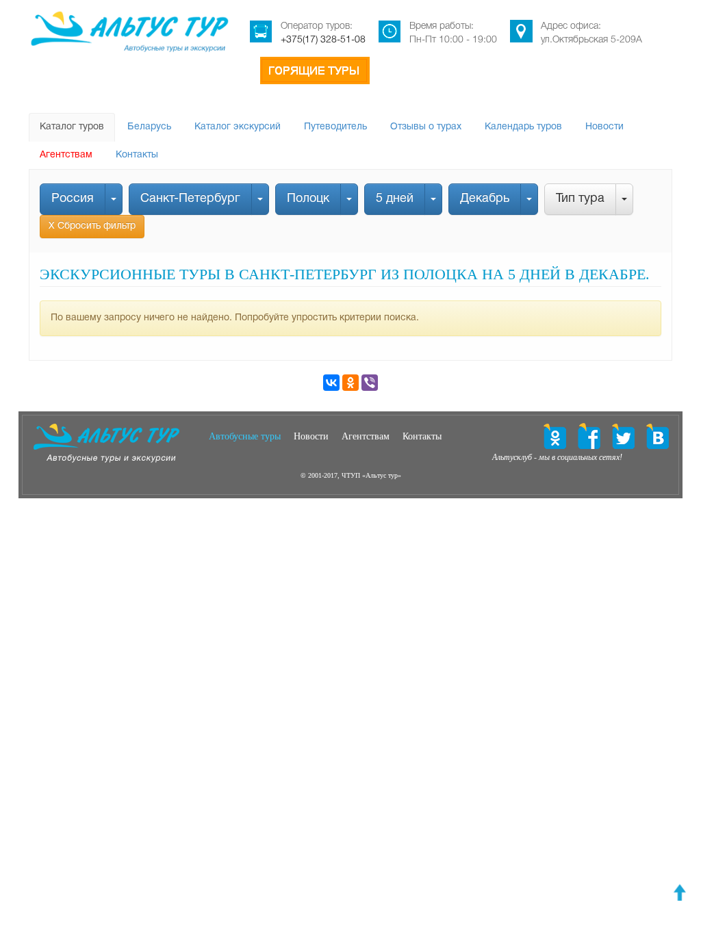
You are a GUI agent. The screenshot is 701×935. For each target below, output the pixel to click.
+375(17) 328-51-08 (323, 40)
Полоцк (308, 199)
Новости (604, 127)
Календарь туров (523, 127)
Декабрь (484, 199)
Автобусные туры (245, 436)
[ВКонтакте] (331, 382)
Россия (72, 199)
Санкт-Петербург (190, 199)
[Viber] (369, 382)
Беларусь (149, 127)
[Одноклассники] (350, 382)
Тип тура (580, 199)
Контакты (137, 155)
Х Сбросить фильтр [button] (92, 226)
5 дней (394, 199)
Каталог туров (72, 127)
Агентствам (66, 155)
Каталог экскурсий (237, 127)
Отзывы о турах (425, 127)
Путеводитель (335, 127)
